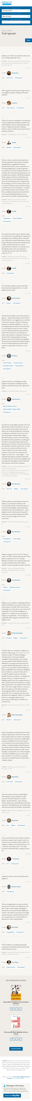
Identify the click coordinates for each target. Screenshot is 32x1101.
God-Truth (9, 488)
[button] (12, 1009)
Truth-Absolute (17, 538)
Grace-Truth (9, 78)
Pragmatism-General (15, 587)
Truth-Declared (19, 365)
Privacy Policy (16, 1076)
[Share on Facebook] (29, 68)
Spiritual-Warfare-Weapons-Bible (11, 409)
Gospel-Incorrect (10, 967)
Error (7, 825)
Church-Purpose (7, 363)
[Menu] (19, 3)
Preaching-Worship (8, 365)
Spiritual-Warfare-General (10, 406)
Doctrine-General (18, 363)
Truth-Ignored (18, 78)
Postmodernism (7, 538)
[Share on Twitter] (26, 68)
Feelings (5, 587)
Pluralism (8, 147)
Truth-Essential (10, 108)
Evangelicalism (7, 218)
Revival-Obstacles (17, 218)
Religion (16, 488)
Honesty (8, 303)
